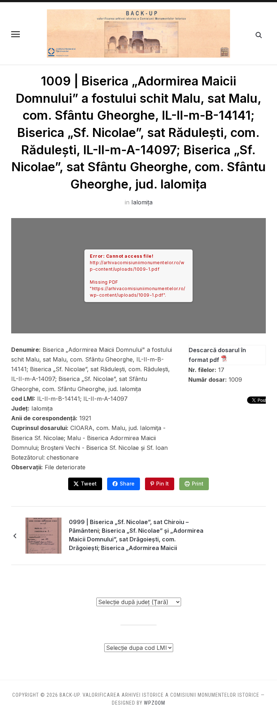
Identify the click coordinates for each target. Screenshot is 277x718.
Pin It (162, 483)
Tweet (89, 483)
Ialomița (142, 202)
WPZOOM (154, 703)
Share (127, 483)
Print (197, 483)
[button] (15, 34)
